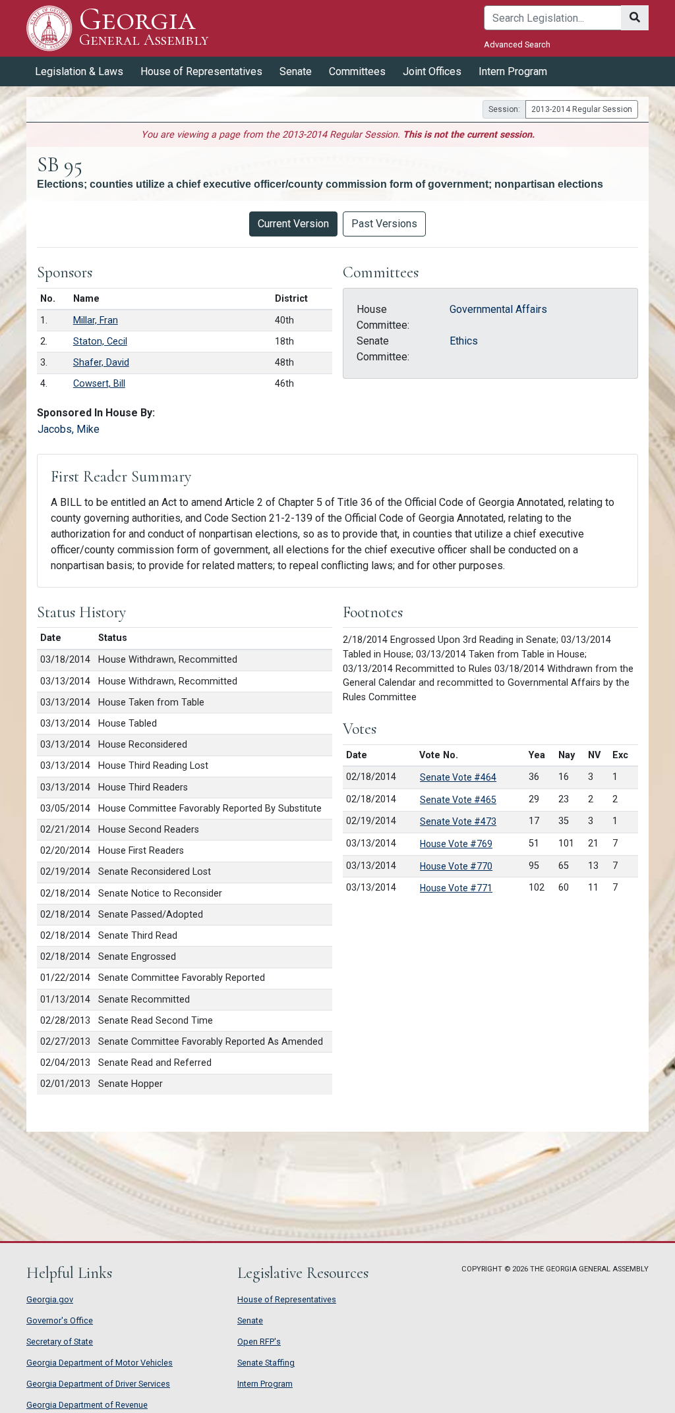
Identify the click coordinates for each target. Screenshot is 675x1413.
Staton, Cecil (100, 341)
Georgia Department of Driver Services (98, 1384)
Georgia (143, 27)
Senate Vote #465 (458, 799)
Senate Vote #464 (458, 777)
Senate (250, 1320)
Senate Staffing (266, 1363)
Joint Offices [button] (432, 71)
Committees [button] (357, 71)
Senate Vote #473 (458, 821)
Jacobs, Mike (69, 429)
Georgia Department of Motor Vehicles (99, 1363)
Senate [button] (295, 71)
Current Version (293, 223)
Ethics (464, 341)
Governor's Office (59, 1320)
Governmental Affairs (498, 309)
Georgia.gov (49, 1299)
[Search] (635, 17)
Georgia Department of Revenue (87, 1405)
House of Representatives (286, 1299)
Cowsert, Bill (99, 383)
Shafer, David (101, 362)
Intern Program (513, 71)
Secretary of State (59, 1341)
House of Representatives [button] (201, 71)
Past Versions (384, 223)
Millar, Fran (95, 320)
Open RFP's (259, 1341)
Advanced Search (517, 44)
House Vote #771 (456, 888)
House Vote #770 (456, 866)
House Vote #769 (456, 844)
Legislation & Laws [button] (79, 71)
